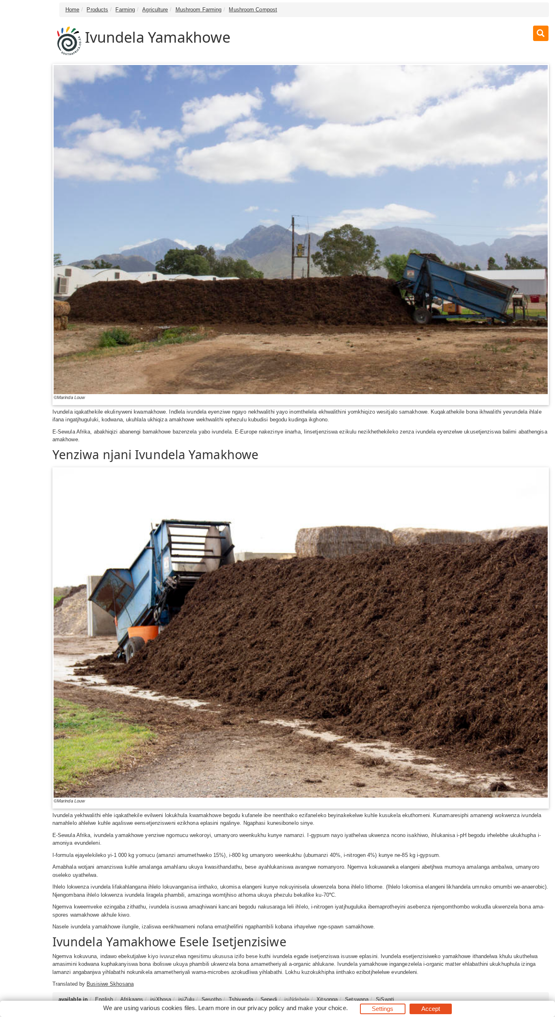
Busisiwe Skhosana (110, 984)
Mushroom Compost (253, 10)
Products (97, 10)
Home (72, 10)
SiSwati (385, 999)
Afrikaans (131, 999)
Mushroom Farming (199, 10)
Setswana (357, 999)
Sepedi (268, 999)
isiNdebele (296, 999)
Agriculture (155, 10)
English (104, 999)
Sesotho (211, 999)
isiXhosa (160, 999)
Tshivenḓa (241, 999)
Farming (125, 10)
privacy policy (265, 1007)
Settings (383, 1008)
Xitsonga (327, 999)
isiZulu (186, 999)
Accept (430, 1008)
